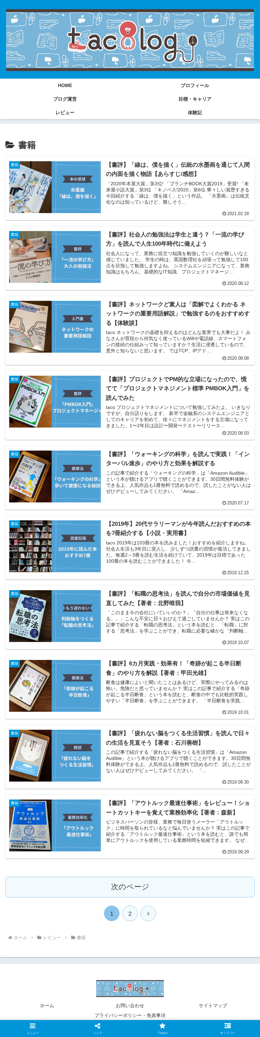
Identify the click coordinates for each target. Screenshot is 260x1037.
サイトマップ (213, 1005)
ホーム (47, 1005)
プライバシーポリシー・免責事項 (130, 1015)
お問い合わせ (130, 1005)
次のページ (130, 887)
